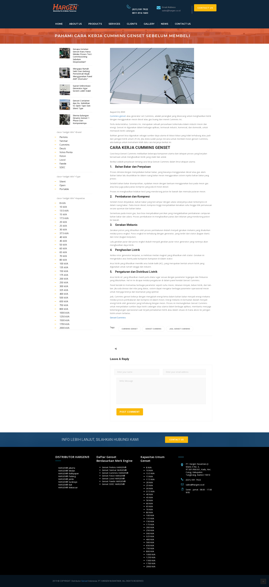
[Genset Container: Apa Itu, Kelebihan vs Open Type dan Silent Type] (65, 104)
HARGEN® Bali (65, 484)
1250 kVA (64, 316)
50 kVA (63, 244)
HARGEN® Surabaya (67, 482)
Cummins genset (118, 116)
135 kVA (64, 267)
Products (95, 24)
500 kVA (64, 297)
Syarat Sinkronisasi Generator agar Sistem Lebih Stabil (82, 88)
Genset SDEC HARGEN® (113, 484)
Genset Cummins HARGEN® (115, 473)
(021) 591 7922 (140, 9)
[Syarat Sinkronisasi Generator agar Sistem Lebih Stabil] (65, 90)
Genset (84, 581)
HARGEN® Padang (67, 476)
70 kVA (63, 256)
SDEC (62, 167)
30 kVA (63, 229)
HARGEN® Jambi (66, 479)
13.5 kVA (64, 210)
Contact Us (205, 7)
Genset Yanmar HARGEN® (114, 470)
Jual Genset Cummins (179, 329)
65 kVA (63, 252)
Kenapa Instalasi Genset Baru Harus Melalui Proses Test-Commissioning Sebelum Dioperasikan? (82, 55)
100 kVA (64, 263)
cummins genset (130, 329)
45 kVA (63, 240)
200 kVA (64, 278)
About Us (75, 24)
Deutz (63, 148)
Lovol (62, 159)
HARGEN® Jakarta (66, 468)
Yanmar (64, 140)
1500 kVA (64, 320)
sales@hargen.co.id (195, 484)
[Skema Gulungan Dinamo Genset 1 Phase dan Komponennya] (65, 119)
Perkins (64, 137)
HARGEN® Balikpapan (68, 473)
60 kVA (63, 248)
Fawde (63, 163)
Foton (63, 156)
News (164, 24)
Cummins (64, 144)
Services (114, 24)
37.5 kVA (64, 233)
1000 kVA (64, 312)
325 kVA (64, 290)
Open (62, 185)
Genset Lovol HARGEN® (113, 478)
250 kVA (64, 282)
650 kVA (64, 301)
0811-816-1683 (140, 13)
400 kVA (64, 293)
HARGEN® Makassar (68, 487)
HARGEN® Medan (66, 470)
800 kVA (64, 309)
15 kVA (63, 214)
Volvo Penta (66, 152)
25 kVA (63, 225)
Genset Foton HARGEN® (113, 475)
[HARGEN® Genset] (66, 7)
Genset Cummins (118, 318)
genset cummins (153, 329)
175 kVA (64, 274)
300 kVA (64, 286)
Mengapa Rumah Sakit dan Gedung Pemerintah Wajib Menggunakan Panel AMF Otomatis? (82, 74)
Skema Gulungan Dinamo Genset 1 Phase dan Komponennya (81, 119)
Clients (132, 24)
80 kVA (63, 259)
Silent (63, 181)
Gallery (149, 24)
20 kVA (63, 222)
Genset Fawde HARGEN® (114, 481)
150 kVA (64, 271)
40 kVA (63, 237)
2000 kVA (64, 327)
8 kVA (63, 203)
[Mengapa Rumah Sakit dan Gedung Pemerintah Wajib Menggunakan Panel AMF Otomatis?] (65, 73)
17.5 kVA (64, 218)
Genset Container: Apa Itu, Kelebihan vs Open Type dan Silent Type (81, 104)
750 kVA (64, 305)
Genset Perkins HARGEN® (114, 467)
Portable (64, 189)
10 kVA (63, 206)
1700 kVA (64, 324)
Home (59, 24)
